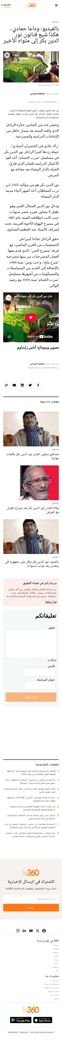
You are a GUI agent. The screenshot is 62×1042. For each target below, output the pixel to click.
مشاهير (55, 22)
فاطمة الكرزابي (37, 93)
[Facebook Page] (44, 930)
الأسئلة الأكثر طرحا (51, 984)
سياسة (56, 945)
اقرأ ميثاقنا (51, 602)
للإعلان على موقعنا (51, 988)
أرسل (31, 907)
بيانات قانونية (53, 991)
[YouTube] (31, 930)
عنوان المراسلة (46, 679)
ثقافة (57, 956)
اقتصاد (56, 949)
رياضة (56, 963)
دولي (57, 971)
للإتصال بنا (54, 995)
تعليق (51, 627)
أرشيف (56, 999)
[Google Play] (20, 1019)
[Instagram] (18, 930)
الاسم (51, 666)
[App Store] (42, 1019)
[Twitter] (37, 930)
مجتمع (56, 952)
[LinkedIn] (24, 930)
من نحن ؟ (55, 980)
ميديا (57, 960)
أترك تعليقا (31, 697)
